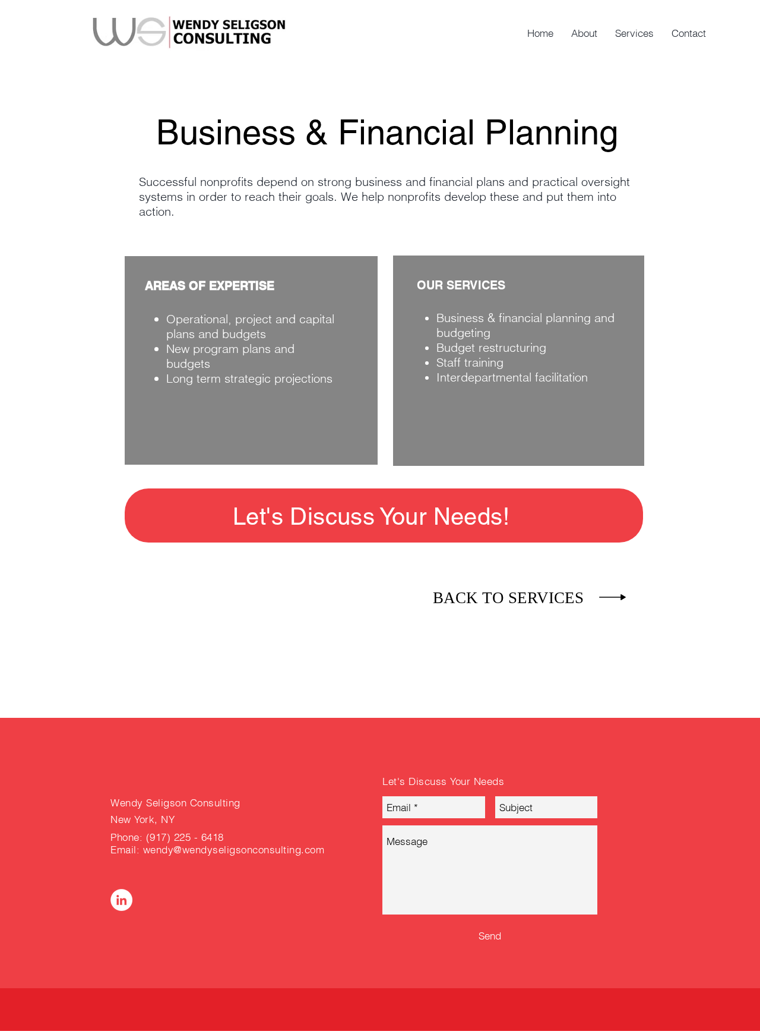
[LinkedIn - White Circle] (121, 900)
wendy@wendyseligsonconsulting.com (234, 849)
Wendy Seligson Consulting (175, 802)
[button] (371, 516)
